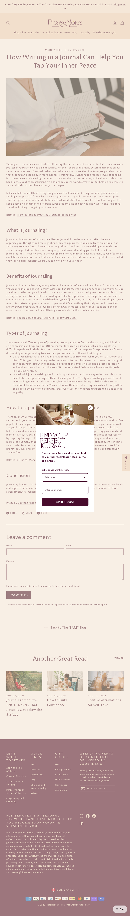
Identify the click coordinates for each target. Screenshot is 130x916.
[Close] (90, 408)
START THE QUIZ (65, 502)
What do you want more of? (55, 469)
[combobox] (65, 477)
